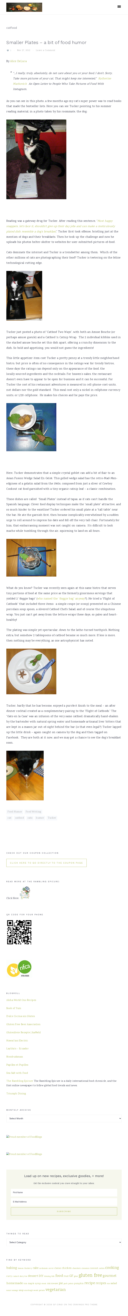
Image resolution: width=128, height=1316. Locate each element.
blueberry (28, 1268)
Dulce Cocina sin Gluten (20, 1016)
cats (30, 818)
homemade (14, 1283)
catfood (19, 818)
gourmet (109, 1276)
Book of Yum (13, 1008)
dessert (33, 1276)
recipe (89, 1283)
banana (21, 1268)
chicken (67, 1268)
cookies (101, 1268)
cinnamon (85, 1268)
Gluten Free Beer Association (23, 1024)
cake (35, 1268)
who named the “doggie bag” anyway (61, 599)
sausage (15, 1290)
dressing (47, 1276)
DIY (41, 1276)
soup (21, 1290)
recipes (101, 1283)
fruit (66, 1276)
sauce (8, 1290)
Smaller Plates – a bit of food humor (46, 42)
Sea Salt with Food (17, 1073)
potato (71, 1283)
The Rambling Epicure (19, 1081)
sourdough (28, 1290)
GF (71, 1276)
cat (9, 818)
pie (61, 1283)
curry (9, 1276)
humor (40, 818)
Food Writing (33, 812)
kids (25, 1283)
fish (52, 1276)
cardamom (43, 1268)
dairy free (23, 1276)
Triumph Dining (16, 1094)
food (59, 1276)
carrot (51, 1268)
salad (114, 1283)
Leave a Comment (45, 50)
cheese (57, 1268)
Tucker (52, 818)
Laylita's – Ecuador (17, 1049)
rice (108, 1283)
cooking (112, 1268)
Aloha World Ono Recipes (21, 1000)
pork (66, 1283)
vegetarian (56, 1290)
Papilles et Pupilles (17, 1065)
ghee (76, 1276)
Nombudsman (14, 1057)
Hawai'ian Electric (17, 1041)
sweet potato (39, 1290)
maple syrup (34, 1283)
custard (16, 1276)
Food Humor (15, 812)
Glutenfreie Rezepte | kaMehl (23, 1033)
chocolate (76, 1268)
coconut (94, 1268)
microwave (52, 1283)
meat (44, 1283)
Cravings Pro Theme (85, 1304)
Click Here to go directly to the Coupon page (46, 863)
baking (11, 1268)
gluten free (90, 1275)
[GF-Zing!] (24, 9)
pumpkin (79, 1283)
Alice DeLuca (18, 61)
